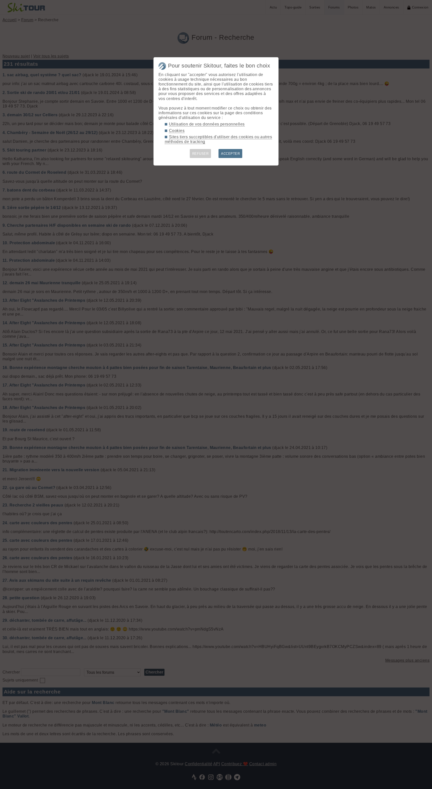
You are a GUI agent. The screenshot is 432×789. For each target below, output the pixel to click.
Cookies (176, 130)
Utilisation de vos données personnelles (207, 124)
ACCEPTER (230, 154)
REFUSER (200, 154)
